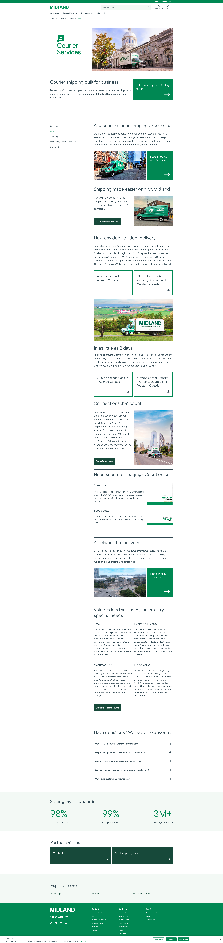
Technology (55, 893)
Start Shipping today (152, 920)
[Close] (220, 939)
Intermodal (95, 926)
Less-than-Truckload (98, 913)
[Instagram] (56, 923)
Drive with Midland (87, 13)
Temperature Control (98, 923)
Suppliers (121, 930)
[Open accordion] (170, 744)
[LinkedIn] (61, 923)
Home (52, 18)
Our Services (70, 18)
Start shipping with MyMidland (107, 221)
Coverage (54, 136)
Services (54, 126)
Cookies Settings (159, 939)
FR (170, 1)
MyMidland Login (124, 920)
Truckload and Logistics (99, 920)
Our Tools (95, 893)
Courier (78, 18)
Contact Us (55, 147)
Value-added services (141, 893)
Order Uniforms (123, 926)
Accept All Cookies (183, 939)
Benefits (54, 131)
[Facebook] (51, 923)
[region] (111, 939)
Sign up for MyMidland (104, 461)
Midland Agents (123, 923)
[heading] (133, 743)
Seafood (94, 930)
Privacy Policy (83, 941)
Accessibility (122, 933)
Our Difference (123, 916)
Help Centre (164, 1)
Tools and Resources (70, 13)
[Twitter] (66, 923)
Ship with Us (101, 13)
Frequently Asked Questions (63, 141)
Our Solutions (54, 13)
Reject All (171, 939)
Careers (156, 1)
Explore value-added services (107, 708)
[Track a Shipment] (148, 7)
